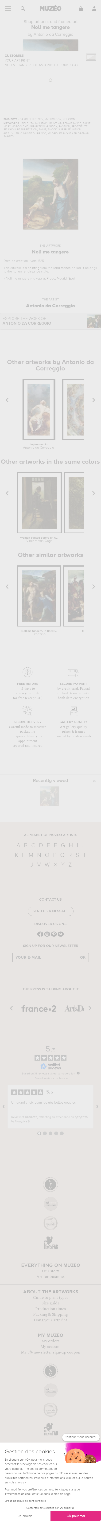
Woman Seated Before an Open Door (39, 540)
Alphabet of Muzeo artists (50, 835)
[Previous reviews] (3, 1106)
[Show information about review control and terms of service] (78, 1073)
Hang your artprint (50, 1320)
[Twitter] (60, 936)
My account (50, 1347)
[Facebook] (40, 936)
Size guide (50, 1303)
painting (33, 268)
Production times (50, 1309)
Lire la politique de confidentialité (25, 1501)
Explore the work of (27, 321)
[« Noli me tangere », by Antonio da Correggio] (49, 796)
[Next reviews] (97, 1106)
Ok (83, 957)
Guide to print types (50, 1298)
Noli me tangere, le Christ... (39, 633)
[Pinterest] (53, 936)
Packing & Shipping (50, 1314)
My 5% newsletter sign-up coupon (50, 1352)
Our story (50, 1271)
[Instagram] (47, 936)
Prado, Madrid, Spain (62, 278)
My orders (50, 1341)
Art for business (50, 1277)
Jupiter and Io (38, 446)
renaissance (62, 268)
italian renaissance (26, 271)
